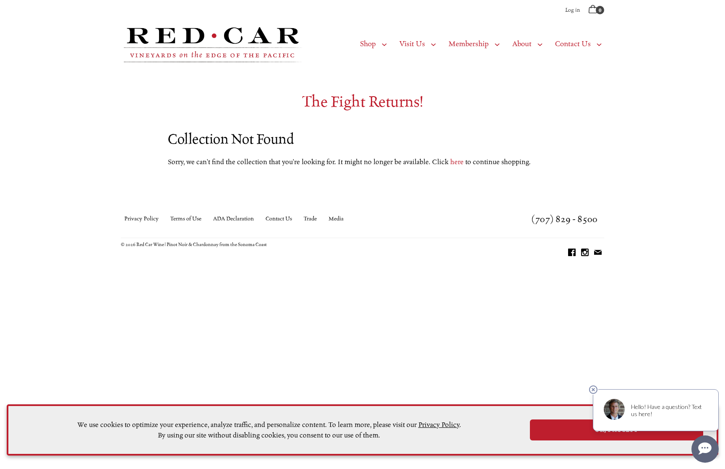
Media (336, 218)
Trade (310, 218)
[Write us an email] (598, 254)
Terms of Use (185, 218)
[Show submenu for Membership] (497, 44)
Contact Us (573, 43)
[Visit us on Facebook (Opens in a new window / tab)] (572, 254)
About (522, 43)
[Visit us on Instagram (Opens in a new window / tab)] (585, 254)
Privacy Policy (141, 218)
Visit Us (412, 43)
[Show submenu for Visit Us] (433, 44)
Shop (368, 43)
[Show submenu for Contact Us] (599, 44)
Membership (469, 43)
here (457, 162)
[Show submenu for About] (540, 44)
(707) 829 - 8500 (564, 219)
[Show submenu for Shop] (384, 44)
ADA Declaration (233, 218)
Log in (572, 10)
